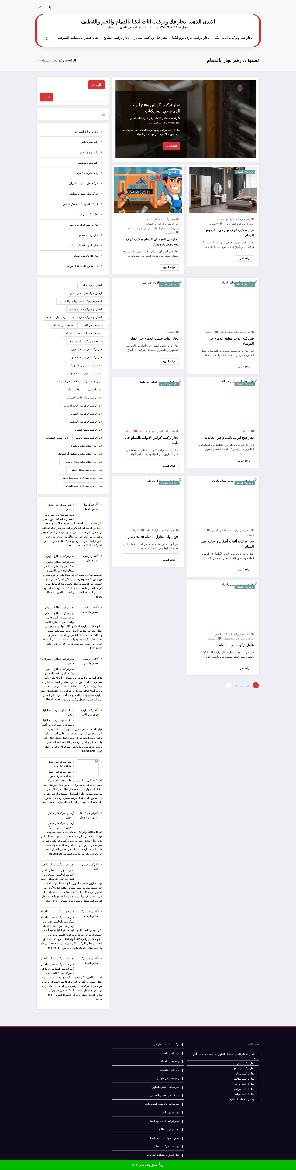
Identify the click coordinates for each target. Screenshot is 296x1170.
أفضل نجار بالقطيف (91, 285)
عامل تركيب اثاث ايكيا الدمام (239, 224)
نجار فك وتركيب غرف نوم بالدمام (84, 485)
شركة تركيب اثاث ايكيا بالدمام (239, 638)
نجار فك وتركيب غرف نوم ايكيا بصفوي (81, 477)
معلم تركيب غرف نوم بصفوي (86, 373)
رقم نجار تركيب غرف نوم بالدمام (233, 219)
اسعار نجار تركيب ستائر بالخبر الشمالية (80, 301)
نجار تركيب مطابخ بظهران (59, 556)
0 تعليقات (214, 224)
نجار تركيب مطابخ (116, 37)
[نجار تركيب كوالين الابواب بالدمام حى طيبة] (161, 381)
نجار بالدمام (74, 389)
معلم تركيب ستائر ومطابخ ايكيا (85, 365)
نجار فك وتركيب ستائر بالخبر (58, 864)
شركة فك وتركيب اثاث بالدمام (85, 341)
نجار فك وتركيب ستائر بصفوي (86, 469)
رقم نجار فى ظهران (87, 173)
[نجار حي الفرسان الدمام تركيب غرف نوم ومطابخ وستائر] (148, 190)
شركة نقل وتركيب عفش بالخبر (80, 204)
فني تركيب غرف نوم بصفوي (86, 357)
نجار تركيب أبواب (88, 214)
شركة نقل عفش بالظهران (83, 183)
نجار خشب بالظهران (57, 437)
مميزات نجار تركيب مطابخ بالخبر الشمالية (79, 381)
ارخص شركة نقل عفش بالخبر (86, 293)
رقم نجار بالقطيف (88, 162)
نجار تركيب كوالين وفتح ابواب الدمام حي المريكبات (155, 108)
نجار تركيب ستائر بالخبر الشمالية (84, 397)
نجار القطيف (95, 389)
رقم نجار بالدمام (174, 99)
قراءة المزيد (171, 146)
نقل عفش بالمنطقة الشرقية (78, 37)
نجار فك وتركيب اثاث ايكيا (233, 37)
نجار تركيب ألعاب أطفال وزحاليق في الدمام (227, 543)
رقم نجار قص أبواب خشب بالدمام (84, 333)
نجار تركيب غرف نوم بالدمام (86, 413)
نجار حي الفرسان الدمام (140, 228)
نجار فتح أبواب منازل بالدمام (161, 530)
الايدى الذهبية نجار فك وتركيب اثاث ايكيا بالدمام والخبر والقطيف (148, 21)
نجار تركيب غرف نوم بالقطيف (85, 421)
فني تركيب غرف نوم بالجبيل (86, 349)
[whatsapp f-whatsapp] (39, 7)
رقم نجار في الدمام (64, 325)
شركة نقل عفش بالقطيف (83, 193)
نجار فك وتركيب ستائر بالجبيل (57, 958)
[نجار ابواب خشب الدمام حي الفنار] (161, 282)
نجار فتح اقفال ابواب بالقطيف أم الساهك (80, 453)
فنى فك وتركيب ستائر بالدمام (57, 911)
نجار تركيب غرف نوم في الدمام (162, 224)
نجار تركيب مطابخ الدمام (166, 228)
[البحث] (47, 38)
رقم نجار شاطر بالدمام (166, 118)
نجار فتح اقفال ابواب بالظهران (85, 445)
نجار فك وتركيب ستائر (151, 37)
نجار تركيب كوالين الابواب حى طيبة (157, 431)
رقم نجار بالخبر (89, 142)
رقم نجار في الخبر (92, 325)
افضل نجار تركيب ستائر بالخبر (86, 309)
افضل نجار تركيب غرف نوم (87, 317)
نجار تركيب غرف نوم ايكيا (190, 37)
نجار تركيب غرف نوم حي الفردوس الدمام (229, 232)
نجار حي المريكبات (157, 122)
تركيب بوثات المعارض (86, 131)
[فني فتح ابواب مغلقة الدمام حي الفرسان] (239, 282)
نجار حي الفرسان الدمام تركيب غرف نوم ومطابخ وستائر (152, 241)
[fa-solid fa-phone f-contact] (50, 7)
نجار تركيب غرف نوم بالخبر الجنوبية (82, 405)
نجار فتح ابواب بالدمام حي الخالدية (229, 437)
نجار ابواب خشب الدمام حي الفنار (154, 338)
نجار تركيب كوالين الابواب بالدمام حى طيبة (151, 440)
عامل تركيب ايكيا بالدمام (236, 645)
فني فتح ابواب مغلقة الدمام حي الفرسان (231, 340)
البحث (96, 84)
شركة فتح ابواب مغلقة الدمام (235, 332)
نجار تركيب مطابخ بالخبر (89, 437)
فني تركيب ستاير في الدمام (161, 219)
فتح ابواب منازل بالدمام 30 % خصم (153, 537)
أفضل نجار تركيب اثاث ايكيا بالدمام (232, 634)
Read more (73, 545)
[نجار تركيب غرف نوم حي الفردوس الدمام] (223, 190)
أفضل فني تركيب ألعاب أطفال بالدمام (231, 530)
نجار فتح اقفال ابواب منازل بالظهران (82, 461)
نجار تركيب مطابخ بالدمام (59, 607)
